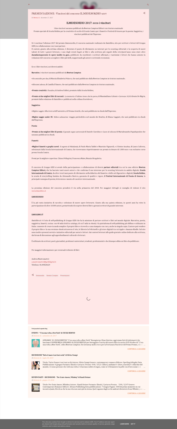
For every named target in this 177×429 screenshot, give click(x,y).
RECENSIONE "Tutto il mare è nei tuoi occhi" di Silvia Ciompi (55, 355)
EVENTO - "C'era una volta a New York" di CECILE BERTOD (53, 333)
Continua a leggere (136, 349)
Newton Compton (52, 275)
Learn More (124, 424)
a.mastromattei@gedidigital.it (44, 262)
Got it (133, 424)
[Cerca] (148, 5)
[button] (144, 13)
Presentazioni (64, 275)
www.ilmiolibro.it (39, 191)
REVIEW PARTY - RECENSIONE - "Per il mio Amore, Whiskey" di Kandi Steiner (61, 377)
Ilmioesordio (40, 275)
